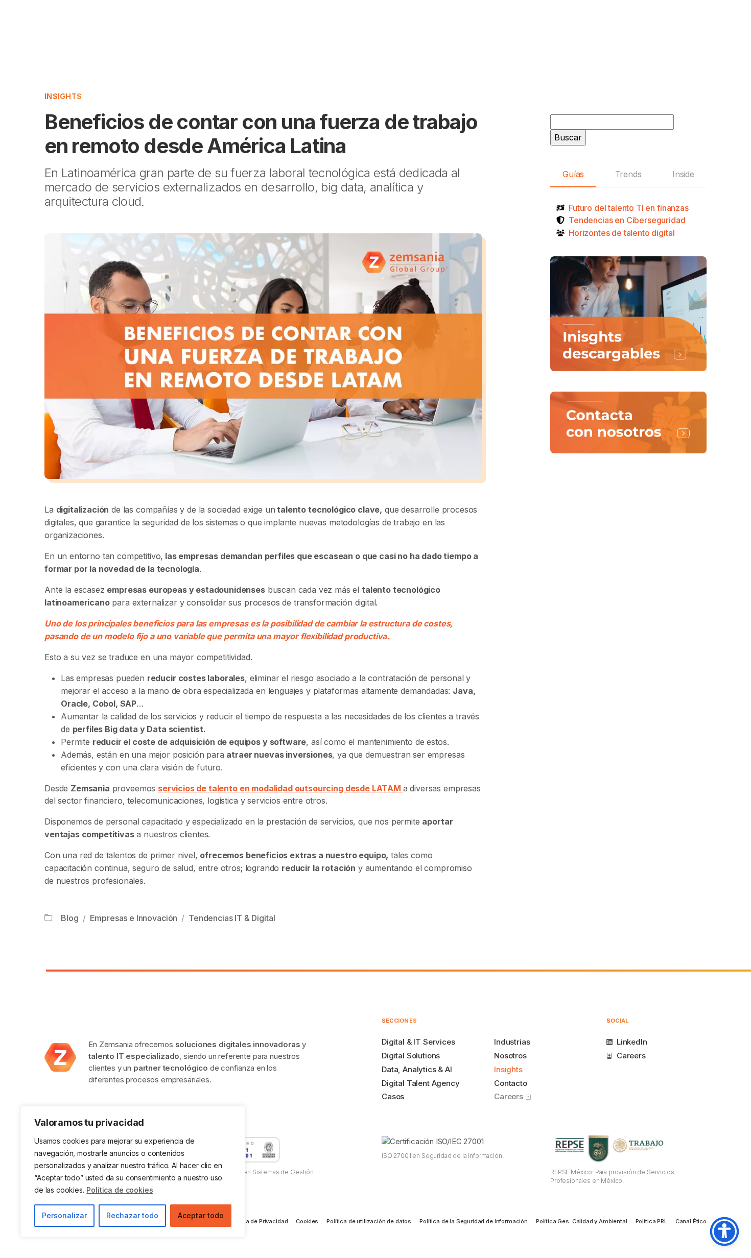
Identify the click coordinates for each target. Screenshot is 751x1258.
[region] (132, 1172)
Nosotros (510, 1055)
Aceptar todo (201, 1215)
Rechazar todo (132, 1215)
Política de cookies (119, 1190)
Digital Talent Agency (421, 1083)
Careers (509, 1096)
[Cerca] (234, 1114)
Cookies (307, 1221)
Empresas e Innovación (134, 918)
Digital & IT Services (418, 1042)
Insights (63, 96)
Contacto (510, 1083)
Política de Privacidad (258, 1221)
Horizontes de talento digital (621, 233)
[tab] (573, 174)
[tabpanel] (628, 220)
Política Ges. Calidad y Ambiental (581, 1221)
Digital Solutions (411, 1055)
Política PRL (651, 1221)
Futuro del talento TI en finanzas (629, 208)
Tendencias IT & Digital (232, 918)
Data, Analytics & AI (417, 1069)
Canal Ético (691, 1221)
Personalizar (64, 1215)
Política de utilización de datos (368, 1221)
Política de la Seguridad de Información (473, 1221)
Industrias (512, 1042)
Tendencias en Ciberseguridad (627, 220)
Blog (69, 918)
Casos (393, 1096)
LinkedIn (632, 1042)
